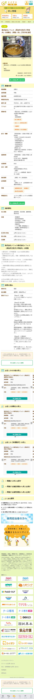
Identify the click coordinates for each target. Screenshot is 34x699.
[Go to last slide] (2, 387)
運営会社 (3, 673)
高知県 (23, 21)
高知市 (29, 21)
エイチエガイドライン (7, 660)
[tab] (15, 400)
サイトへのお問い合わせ (8, 663)
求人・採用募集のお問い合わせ (9, 667)
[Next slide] (31, 387)
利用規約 (3, 670)
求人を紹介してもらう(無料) (17, 363)
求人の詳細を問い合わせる (17, 80)
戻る (5, 26)
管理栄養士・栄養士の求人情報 (12, 21)
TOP (2, 21)
